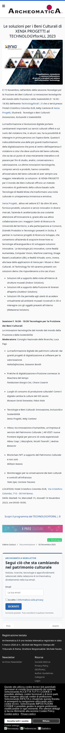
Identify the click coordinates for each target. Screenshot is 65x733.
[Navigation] (3, 6)
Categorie (40, 677)
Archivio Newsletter (12, 661)
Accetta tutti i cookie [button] (18, 721)
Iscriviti (13, 606)
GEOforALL (40, 669)
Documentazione (27, 544)
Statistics (46, 728)
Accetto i (25, 599)
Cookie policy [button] (11, 714)
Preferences (29, 728)
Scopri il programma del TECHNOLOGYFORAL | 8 (32, 516)
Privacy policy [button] (28, 714)
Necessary (13, 728)
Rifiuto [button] (46, 721)
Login (37, 680)
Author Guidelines (44, 673)
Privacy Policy (41, 665)
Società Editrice (42, 661)
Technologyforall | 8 (32, 103)
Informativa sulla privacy (30, 599)
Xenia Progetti (9, 203)
